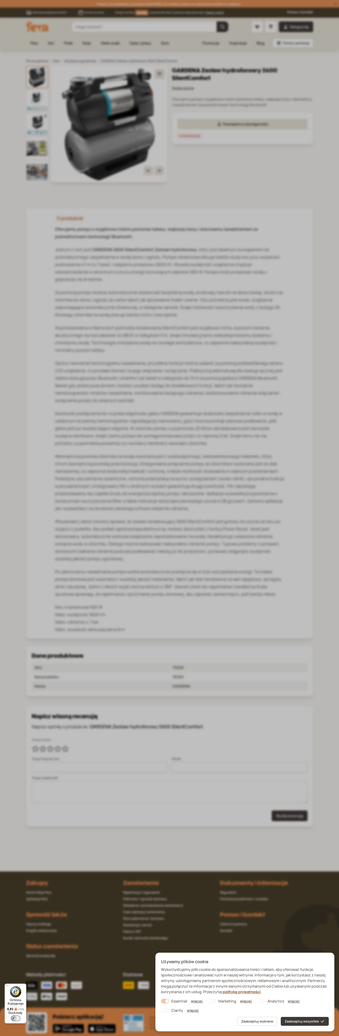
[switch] (15, 1018)
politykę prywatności (241, 991)
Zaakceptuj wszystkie (302, 1021)
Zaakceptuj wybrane (257, 1021)
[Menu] (7, 986)
